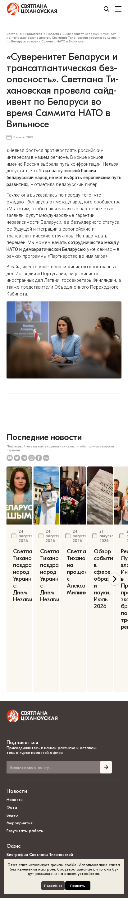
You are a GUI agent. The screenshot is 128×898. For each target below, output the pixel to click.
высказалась (43, 195)
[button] (114, 579)
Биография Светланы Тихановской (40, 854)
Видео (12, 815)
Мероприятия (20, 823)
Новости (17, 791)
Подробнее (53, 886)
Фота (12, 807)
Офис (14, 846)
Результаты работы (25, 831)
